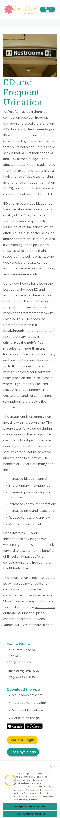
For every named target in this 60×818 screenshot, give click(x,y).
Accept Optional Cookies (30, 806)
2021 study (38, 165)
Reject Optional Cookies (30, 813)
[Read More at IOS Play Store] (15, 726)
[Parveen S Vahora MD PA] (21, 9)
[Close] (50, 767)
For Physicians (23, 752)
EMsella (9, 319)
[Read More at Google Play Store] (34, 726)
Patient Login (22, 740)
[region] (30, 789)
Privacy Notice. (28, 799)
